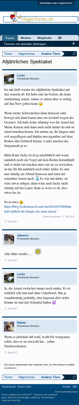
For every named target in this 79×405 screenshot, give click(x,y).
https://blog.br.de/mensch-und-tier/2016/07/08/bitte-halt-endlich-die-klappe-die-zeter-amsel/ (38, 208)
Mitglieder (44, 38)
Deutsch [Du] (24, 386)
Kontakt (66, 386)
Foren (10, 38)
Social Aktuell (8, 386)
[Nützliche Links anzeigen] (74, 53)
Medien (26, 38)
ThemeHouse (48, 397)
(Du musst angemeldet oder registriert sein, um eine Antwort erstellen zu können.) (39, 366)
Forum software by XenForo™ (17, 394)
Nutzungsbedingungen (66, 391)
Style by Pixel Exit (11, 400)
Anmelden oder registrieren (55, 3)
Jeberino (22, 235)
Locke (21, 75)
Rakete (21, 322)
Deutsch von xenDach (45, 394)
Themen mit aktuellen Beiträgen (25, 44)
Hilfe (74, 386)
